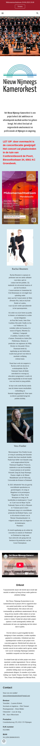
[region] (20, 5)
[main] (20, 118)
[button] (2, 13)
